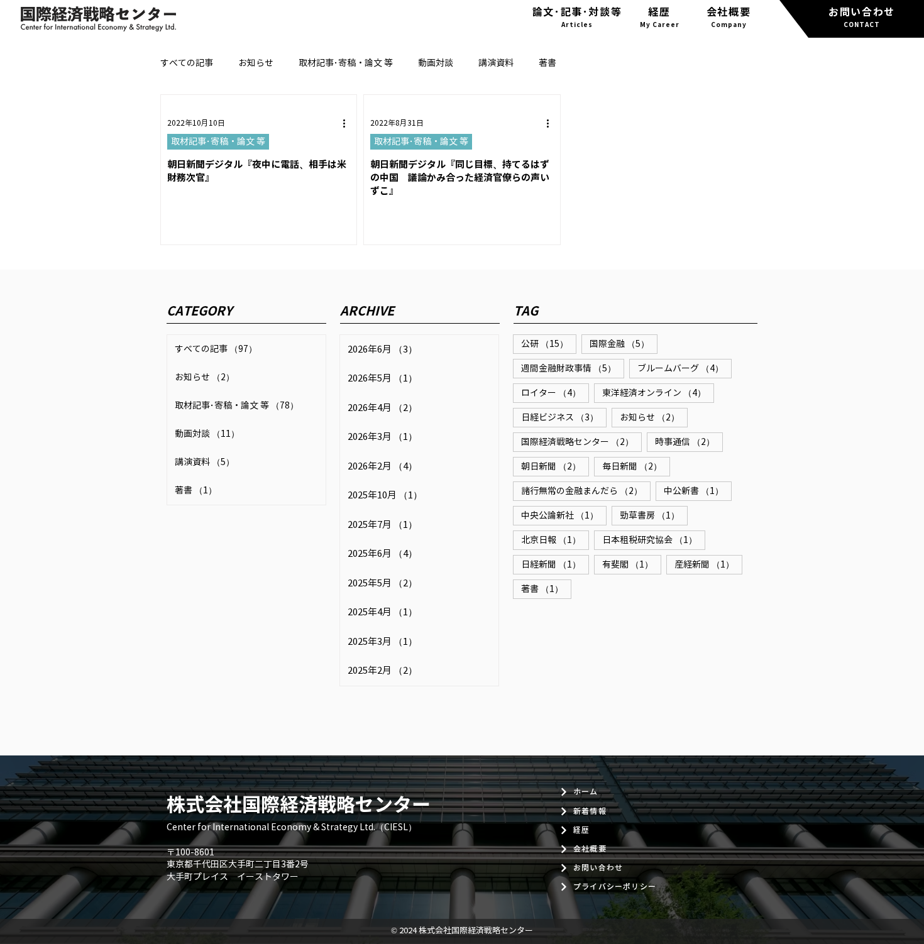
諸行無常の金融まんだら (586, 491)
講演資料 (496, 63)
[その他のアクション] (348, 123)
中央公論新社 (564, 515)
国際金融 (623, 343)
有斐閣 (631, 564)
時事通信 (689, 441)
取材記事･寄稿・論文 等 (346, 63)
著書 (547, 63)
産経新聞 (708, 564)
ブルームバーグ (684, 368)
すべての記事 (186, 63)
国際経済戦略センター (581, 441)
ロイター (555, 392)
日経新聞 (555, 564)
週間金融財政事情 (572, 368)
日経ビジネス (564, 417)
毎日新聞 (636, 466)
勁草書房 (654, 515)
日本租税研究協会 (653, 540)
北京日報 (555, 540)
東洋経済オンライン (658, 392)
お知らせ (255, 63)
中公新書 (698, 491)
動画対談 (435, 63)
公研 (548, 343)
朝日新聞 (555, 466)
